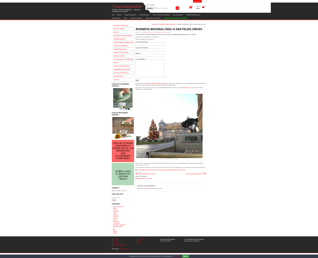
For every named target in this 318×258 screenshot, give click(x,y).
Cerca (114, 200)
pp (113, 228)
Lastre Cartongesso (177, 15)
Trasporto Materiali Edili (165, 32)
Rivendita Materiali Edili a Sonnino (195, 173)
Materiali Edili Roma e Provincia (150, 32)
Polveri (125, 18)
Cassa (114, 213)
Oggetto (137, 53)
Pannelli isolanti (116, 18)
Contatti (115, 218)
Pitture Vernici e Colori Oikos (153, 18)
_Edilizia (116, 79)
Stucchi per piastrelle (121, 73)
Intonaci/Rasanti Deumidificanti (123, 42)
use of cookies (177, 256)
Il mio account (116, 223)
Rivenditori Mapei (150, 83)
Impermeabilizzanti (144, 15)
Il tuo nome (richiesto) (141, 42)
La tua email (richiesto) (141, 47)
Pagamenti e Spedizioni (119, 225)
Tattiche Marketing (124, 249)
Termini (115, 231)
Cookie (115, 220)
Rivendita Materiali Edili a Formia (146, 173)
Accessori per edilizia (120, 25)
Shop (114, 230)
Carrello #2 (116, 211)
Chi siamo (115, 215)
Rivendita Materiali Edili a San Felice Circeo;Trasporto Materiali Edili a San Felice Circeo (163, 170)
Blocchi (119, 15)
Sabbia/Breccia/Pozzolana (193, 15)
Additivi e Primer (118, 29)
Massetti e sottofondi (130, 15)
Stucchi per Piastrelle (136, 18)
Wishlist (115, 233)
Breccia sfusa (186, 87)
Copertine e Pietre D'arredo (122, 35)
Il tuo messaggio (140, 59)
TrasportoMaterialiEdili (127, 6)
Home (113, 15)
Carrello (115, 210)
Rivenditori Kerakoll (161, 83)
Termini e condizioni (118, 246)
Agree (185, 256)
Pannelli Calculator (118, 226)
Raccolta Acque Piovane (121, 66)
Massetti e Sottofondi (120, 52)
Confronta (115, 216)
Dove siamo (116, 221)
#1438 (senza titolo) (118, 206)
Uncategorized (118, 76)
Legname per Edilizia (120, 49)
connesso (146, 188)
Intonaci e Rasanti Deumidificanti (161, 15)
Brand (114, 208)
